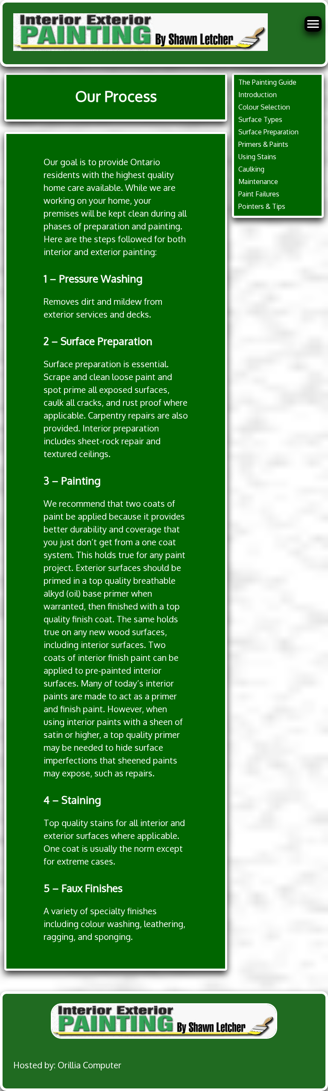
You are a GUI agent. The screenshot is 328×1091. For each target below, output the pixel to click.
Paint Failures (258, 194)
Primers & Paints (263, 144)
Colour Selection (264, 107)
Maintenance (258, 181)
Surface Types (260, 119)
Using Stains (257, 156)
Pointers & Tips (261, 206)
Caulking (251, 169)
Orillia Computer (89, 1064)
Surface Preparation (268, 132)
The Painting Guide (267, 82)
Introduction (257, 94)
